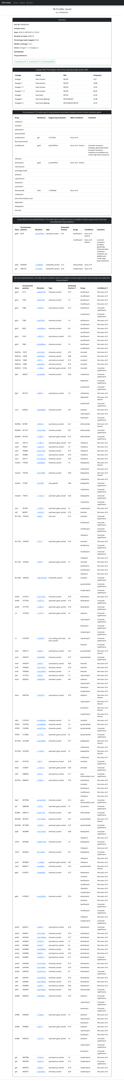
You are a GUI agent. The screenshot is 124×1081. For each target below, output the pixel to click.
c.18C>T (40, 761)
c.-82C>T (40, 1027)
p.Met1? (40, 516)
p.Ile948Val (41, 463)
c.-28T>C (40, 562)
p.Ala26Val (40, 364)
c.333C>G (40, 1061)
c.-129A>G (40, 751)
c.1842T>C (40, 336)
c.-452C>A (40, 512)
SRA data (29, 3)
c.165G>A (40, 308)
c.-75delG (40, 1015)
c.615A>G (40, 1057)
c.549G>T (40, 927)
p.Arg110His (41, 430)
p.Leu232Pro (41, 671)
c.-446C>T (40, 607)
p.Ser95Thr (41, 320)
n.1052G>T (41, 638)
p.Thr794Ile (41, 473)
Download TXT (34, 62)
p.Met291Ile (41, 292)
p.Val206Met (41, 949)
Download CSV (20, 62)
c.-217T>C (40, 735)
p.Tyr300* (40, 483)
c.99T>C (40, 360)
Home (15, 3)
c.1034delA (39, 265)
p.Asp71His (41, 813)
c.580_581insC (42, 578)
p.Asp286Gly (41, 741)
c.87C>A (40, 774)
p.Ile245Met (41, 410)
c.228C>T (40, 945)
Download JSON (48, 62)
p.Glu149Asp (41, 982)
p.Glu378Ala (41, 967)
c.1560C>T (40, 780)
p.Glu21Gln (41, 300)
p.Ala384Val (41, 328)
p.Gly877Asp (41, 728)
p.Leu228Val (41, 896)
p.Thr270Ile (41, 933)
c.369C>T (40, 663)
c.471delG (38, 269)
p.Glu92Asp (41, 1072)
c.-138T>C (40, 443)
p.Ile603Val (41, 679)
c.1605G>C (41, 957)
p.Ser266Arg (41, 990)
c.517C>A (40, 455)
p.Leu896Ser (41, 724)
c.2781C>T (40, 941)
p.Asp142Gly (41, 831)
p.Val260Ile (41, 657)
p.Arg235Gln (41, 800)
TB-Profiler (6, 2)
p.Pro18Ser (41, 852)
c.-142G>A (40, 768)
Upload (22, 3)
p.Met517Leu (41, 842)
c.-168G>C (40, 368)
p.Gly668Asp (41, 344)
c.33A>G (40, 675)
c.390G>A (40, 424)
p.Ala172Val (41, 451)
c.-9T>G (39, 541)
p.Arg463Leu (41, 720)
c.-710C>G (40, 496)
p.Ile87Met (41, 356)
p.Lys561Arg (41, 971)
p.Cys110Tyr (41, 597)
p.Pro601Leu (41, 459)
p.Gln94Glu (41, 996)
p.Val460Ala (41, 872)
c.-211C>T (40, 1038)
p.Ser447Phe (39, 234)
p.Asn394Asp (41, 937)
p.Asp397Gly (41, 978)
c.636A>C (40, 651)
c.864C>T (40, 953)
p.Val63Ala (40, 866)
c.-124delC (40, 862)
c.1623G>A (41, 695)
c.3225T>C (40, 447)
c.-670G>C (40, 825)
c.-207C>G (40, 601)
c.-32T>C (40, 806)
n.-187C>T (40, 613)
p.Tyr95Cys (41, 352)
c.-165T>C (40, 508)
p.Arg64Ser (41, 374)
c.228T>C (40, 986)
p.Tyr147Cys (41, 667)
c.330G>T (40, 1068)
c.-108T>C (40, 436)
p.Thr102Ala (41, 819)
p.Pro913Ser (41, 963)
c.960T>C (40, 393)
